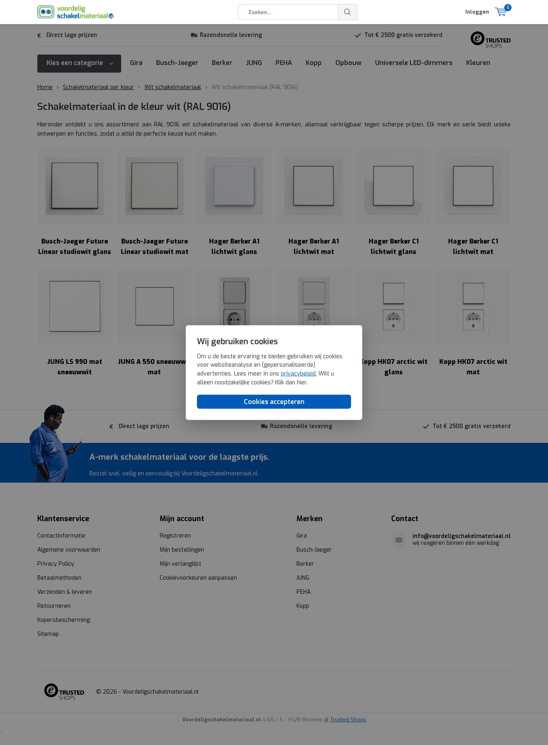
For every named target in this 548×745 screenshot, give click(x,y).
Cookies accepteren (274, 402)
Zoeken (347, 12)
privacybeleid (298, 373)
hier (302, 382)
